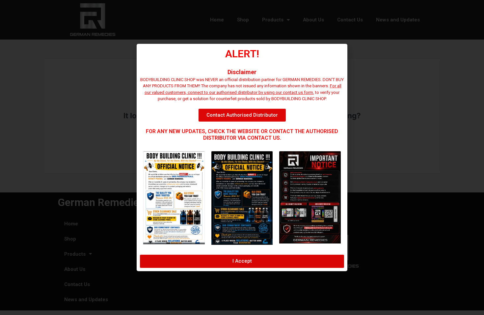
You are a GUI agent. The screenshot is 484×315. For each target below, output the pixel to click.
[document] (242, 157)
